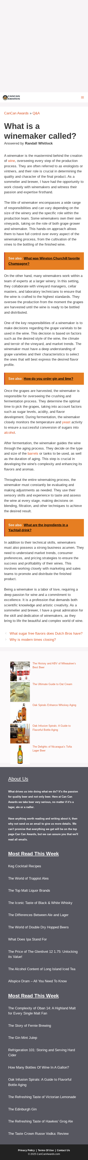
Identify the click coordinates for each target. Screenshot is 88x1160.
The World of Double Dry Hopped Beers (38, 927)
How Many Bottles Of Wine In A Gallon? (38, 1067)
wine (11, 161)
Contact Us (63, 1150)
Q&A (36, 113)
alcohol (9, 433)
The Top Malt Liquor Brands (29, 890)
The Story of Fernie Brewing (29, 1026)
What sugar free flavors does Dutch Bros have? (46, 633)
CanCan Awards (16, 113)
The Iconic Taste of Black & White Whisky (40, 903)
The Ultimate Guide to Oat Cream (52, 684)
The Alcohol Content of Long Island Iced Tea (41, 969)
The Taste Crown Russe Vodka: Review (38, 1134)
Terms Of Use (46, 1150)
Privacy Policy (26, 1150)
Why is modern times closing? (33, 640)
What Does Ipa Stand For (27, 939)
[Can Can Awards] (11, 97)
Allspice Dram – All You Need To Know (37, 981)
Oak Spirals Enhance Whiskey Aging (54, 705)
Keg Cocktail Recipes (24, 866)
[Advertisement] (44, 46)
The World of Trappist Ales (28, 878)
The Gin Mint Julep (22, 1038)
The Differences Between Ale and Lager (38, 915)
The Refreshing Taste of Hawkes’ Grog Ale (40, 1121)
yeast (66, 422)
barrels (33, 453)
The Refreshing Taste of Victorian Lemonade (42, 1097)
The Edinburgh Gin (22, 1109)
